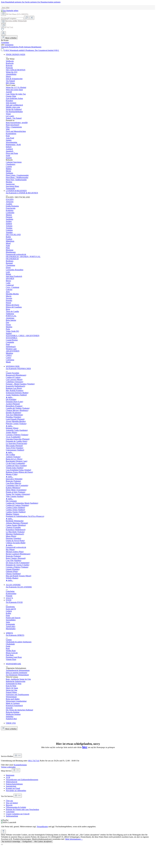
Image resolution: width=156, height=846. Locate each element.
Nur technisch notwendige (11, 841)
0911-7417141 (33, 761)
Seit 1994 (5, 8)
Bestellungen (36, 47)
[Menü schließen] (7, 57)
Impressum (10, 775)
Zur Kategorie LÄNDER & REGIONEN (22, 193)
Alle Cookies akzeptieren (43, 841)
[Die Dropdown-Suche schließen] (31, 18)
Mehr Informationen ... (74, 839)
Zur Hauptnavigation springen (48, 2)
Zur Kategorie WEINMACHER (18, 368)
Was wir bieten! (12, 803)
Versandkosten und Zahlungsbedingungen (22, 780)
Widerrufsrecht (11, 782)
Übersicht (5, 47)
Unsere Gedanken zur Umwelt (17, 814)
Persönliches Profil (16, 47)
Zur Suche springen (29, 2)
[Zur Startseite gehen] (9, 11)
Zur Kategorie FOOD (14, 602)
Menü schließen (11, 38)
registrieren (9, 45)
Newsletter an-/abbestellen (16, 791)
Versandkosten (42, 827)
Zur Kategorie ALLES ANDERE (19, 587)
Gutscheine (10, 812)
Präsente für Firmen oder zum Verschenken (22, 809)
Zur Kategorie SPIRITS (15, 635)
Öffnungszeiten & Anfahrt (16, 807)
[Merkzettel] (2, 30)
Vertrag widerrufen (8, 767)
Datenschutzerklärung (14, 784)
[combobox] (12, 18)
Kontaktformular (20, 765)
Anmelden (5, 42)
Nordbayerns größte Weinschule (14, 21)
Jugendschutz (11, 786)
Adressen (27, 47)
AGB (8, 777)
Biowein (9, 805)
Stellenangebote (12, 816)
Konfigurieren (27, 841)
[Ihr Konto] (3, 33)
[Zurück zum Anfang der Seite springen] (3, 832)
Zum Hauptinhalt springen (11, 2)
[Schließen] (2, 844)
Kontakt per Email (13, 788)
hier (84, 747)
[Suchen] (26, 18)
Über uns (9, 801)
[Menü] (3, 14)
